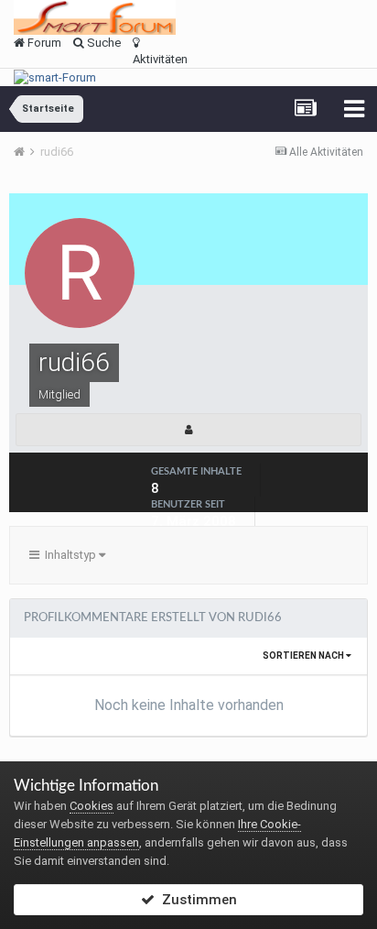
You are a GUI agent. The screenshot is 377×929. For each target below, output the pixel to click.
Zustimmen (196, 899)
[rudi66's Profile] (188, 429)
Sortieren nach (304, 655)
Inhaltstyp (69, 555)
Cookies (91, 806)
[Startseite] (26, 151)
